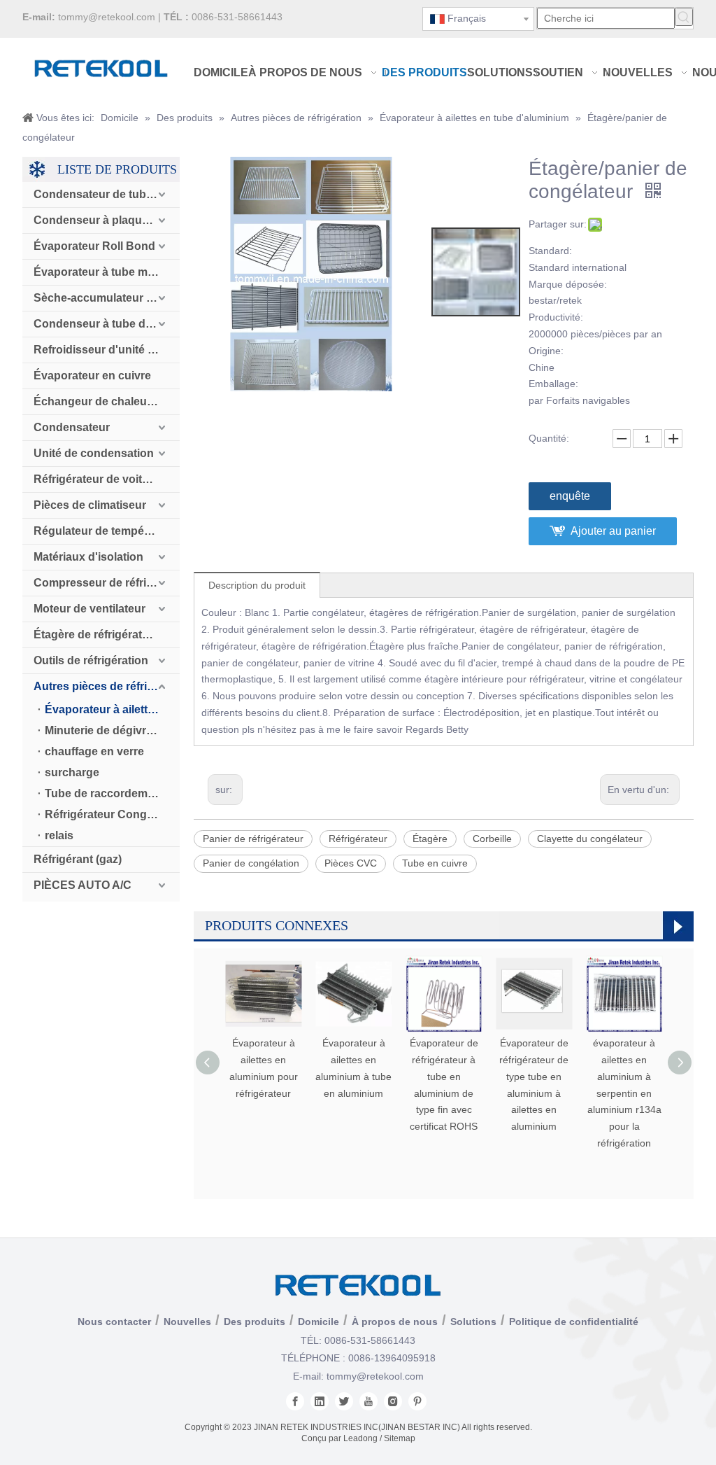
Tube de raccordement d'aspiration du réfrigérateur (112, 793)
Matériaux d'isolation (88, 557)
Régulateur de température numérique (107, 531)
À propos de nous (395, 1321)
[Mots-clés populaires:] (684, 17)
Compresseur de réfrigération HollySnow (107, 583)
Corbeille (492, 838)
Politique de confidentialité (573, 1321)
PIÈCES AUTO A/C (82, 885)
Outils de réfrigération (91, 660)
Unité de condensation (94, 453)
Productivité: (556, 317)
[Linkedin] (319, 1401)
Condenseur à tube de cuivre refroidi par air (107, 324)
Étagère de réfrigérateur (96, 634)
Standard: (550, 250)
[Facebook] (295, 1401)
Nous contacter (114, 1321)
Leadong (360, 1438)
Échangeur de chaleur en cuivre (107, 401)
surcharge (72, 772)
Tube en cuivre (435, 863)
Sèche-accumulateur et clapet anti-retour (107, 298)
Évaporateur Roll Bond (94, 246)
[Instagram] (393, 1401)
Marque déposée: (568, 284)
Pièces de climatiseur (90, 505)
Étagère (430, 838)
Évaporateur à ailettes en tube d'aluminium (112, 709)
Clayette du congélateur (590, 838)
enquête (570, 496)
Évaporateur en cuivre (92, 375)
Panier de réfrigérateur (253, 838)
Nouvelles (187, 1321)
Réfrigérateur (358, 838)
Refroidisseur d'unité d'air (102, 350)
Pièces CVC (350, 863)
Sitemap (399, 1438)
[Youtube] (368, 1401)
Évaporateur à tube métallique (107, 272)
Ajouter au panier (613, 531)
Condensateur (72, 427)
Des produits (254, 1321)
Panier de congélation (251, 863)
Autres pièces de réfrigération (107, 686)
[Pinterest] (417, 1401)
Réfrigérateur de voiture (96, 479)
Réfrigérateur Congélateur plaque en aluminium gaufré (112, 814)
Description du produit (257, 585)
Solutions (473, 1321)
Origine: (546, 350)
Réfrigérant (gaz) (78, 859)
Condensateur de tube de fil (107, 194)
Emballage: (553, 383)
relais (59, 835)
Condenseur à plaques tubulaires (107, 220)
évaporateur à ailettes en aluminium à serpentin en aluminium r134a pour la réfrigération (624, 1093)
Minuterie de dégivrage (105, 730)
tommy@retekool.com (106, 16)
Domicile (318, 1321)
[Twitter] (344, 1401)
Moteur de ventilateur (89, 609)
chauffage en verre (94, 751)
